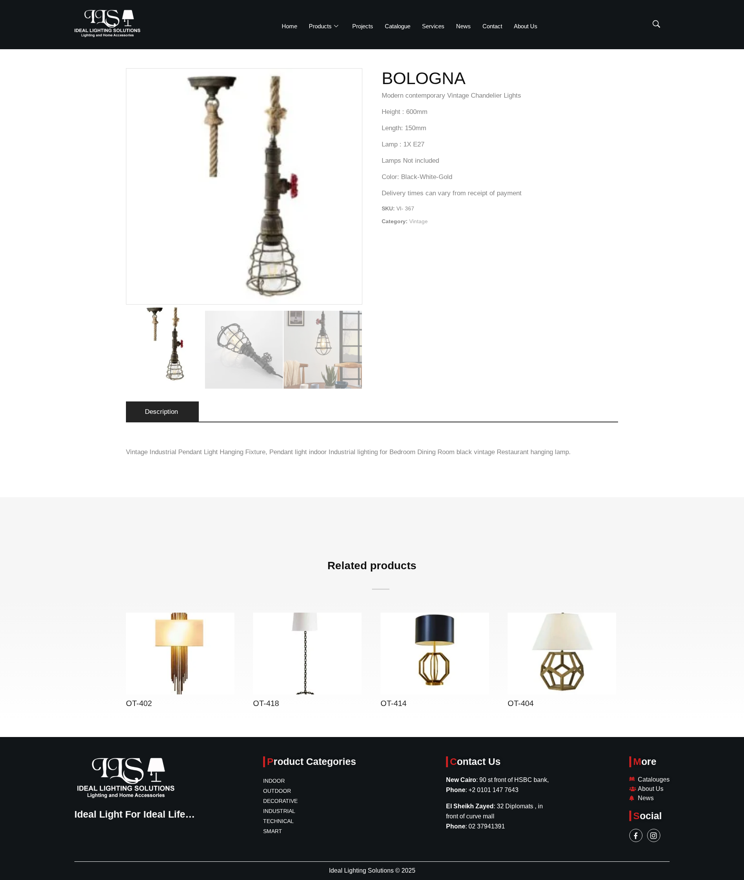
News (463, 26)
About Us (525, 26)
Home (289, 26)
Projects (362, 26)
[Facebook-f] (635, 835)
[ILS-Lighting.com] (107, 23)
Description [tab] (161, 411)
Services (433, 26)
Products (320, 26)
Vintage (418, 221)
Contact (492, 26)
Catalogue (397, 26)
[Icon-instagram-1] (653, 835)
